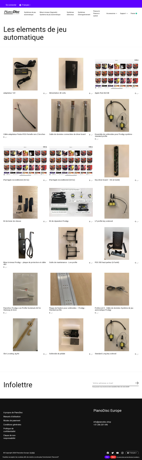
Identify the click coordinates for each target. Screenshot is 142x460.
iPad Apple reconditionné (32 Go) (16, 180)
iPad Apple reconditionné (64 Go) (62, 180)
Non (113, 457)
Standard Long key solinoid (105, 353)
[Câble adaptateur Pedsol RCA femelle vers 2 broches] (25, 115)
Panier (135, 13)
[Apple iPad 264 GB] (117, 74)
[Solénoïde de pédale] (71, 334)
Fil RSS (32, 453)
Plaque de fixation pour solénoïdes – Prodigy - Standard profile (67, 309)
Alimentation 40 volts (57, 93)
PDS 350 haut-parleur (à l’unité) (107, 262)
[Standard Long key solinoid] (117, 334)
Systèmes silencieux (70, 13)
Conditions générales (12, 424)
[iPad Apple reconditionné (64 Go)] (71, 161)
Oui (107, 457)
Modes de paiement (11, 420)
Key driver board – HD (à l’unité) (107, 180)
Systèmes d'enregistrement (84, 13)
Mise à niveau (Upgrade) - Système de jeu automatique (50, 13)
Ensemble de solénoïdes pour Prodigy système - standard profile (114, 135)
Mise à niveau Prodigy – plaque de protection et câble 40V (24, 263)
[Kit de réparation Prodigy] (71, 202)
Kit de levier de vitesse (12, 221)
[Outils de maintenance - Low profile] (71, 243)
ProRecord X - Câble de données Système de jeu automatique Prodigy (114, 309)
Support (123, 13)
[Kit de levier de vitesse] (25, 202)
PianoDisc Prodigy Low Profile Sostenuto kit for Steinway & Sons (22, 309)
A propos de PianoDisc (13, 412)
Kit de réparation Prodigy (58, 221)
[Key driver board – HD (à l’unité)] (117, 161)
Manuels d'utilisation (11, 416)
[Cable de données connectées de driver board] (71, 115)
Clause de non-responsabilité (9, 437)
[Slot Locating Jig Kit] (25, 334)
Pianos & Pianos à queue (96, 13)
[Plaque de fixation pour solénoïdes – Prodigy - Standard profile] (71, 289)
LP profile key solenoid (104, 221)
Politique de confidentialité (9, 430)
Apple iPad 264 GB (102, 93)
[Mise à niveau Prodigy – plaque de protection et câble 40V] (25, 243)
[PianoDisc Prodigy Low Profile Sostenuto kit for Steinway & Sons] (25, 289)
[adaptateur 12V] (25, 74)
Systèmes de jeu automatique (30, 13)
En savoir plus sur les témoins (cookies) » (128, 457)
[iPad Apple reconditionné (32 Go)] (25, 161)
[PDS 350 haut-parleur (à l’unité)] (117, 243)
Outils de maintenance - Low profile (63, 262)
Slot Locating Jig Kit (11, 353)
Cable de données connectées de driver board (67, 134)
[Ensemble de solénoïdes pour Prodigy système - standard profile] (117, 115)
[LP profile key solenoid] (117, 202)
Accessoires (110, 13)
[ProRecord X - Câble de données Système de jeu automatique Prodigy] (117, 289)
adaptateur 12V (9, 93)
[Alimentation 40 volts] (71, 74)
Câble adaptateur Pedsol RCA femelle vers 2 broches (24, 134)
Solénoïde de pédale (57, 353)
